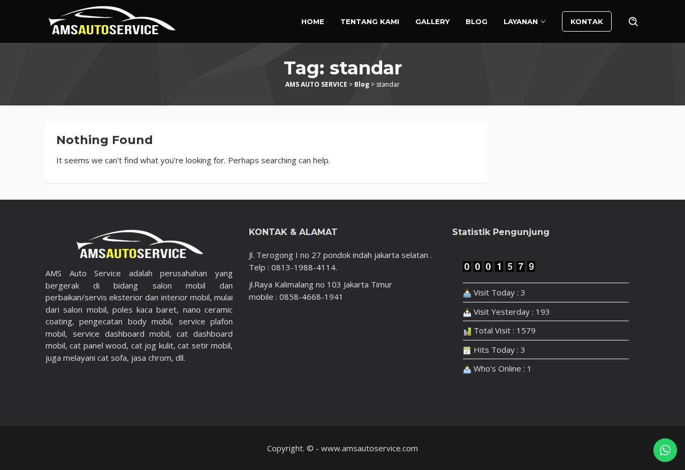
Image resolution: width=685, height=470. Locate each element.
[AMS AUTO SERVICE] (111, 20)
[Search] (634, 21)
